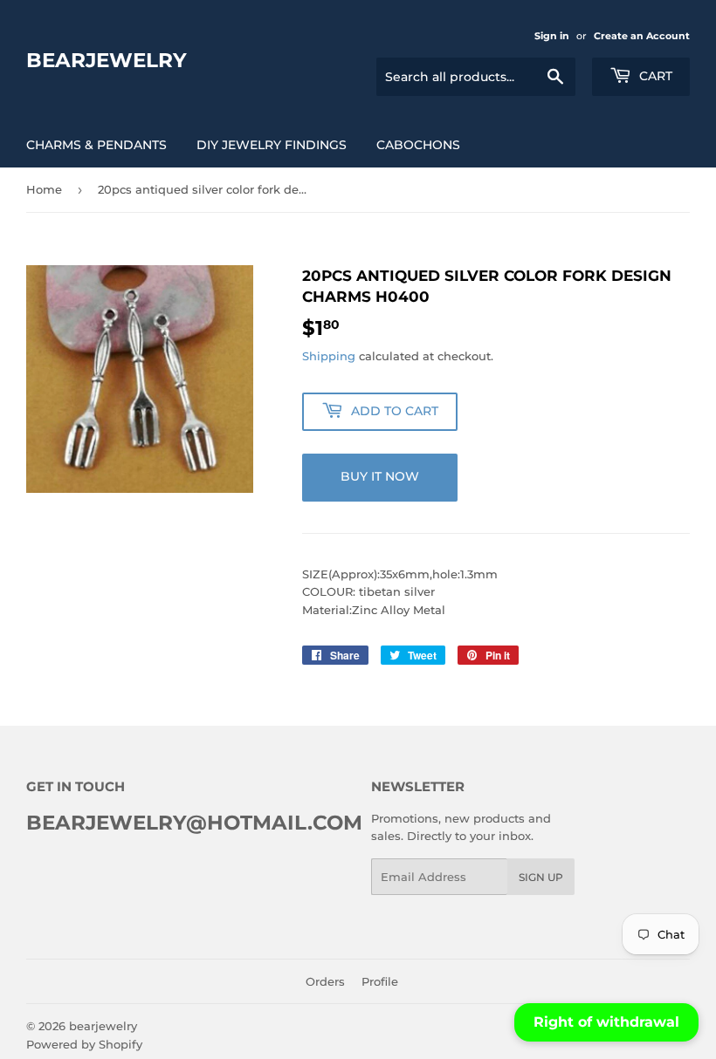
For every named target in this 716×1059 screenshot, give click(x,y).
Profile (379, 981)
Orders (325, 981)
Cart (654, 76)
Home (44, 189)
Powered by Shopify (84, 1044)
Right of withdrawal (606, 1022)
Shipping (328, 356)
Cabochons (418, 145)
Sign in (551, 36)
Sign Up (541, 877)
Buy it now (380, 476)
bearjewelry (106, 60)
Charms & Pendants (96, 145)
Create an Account (642, 36)
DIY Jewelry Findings (271, 145)
